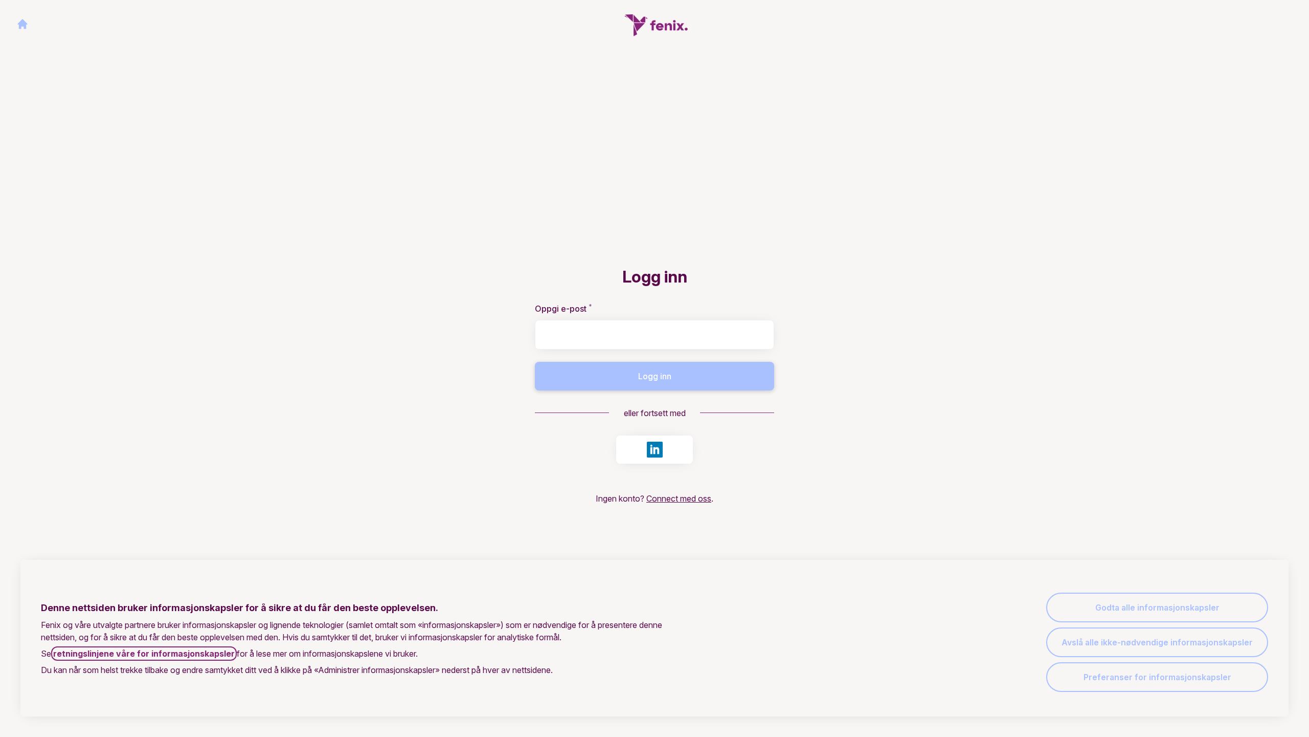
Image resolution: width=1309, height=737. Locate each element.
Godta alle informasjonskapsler (1157, 607)
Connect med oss (678, 498)
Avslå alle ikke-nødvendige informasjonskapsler (1157, 642)
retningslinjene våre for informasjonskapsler (144, 653)
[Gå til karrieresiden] (22, 24)
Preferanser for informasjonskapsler (1157, 677)
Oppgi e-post (579, 309)
